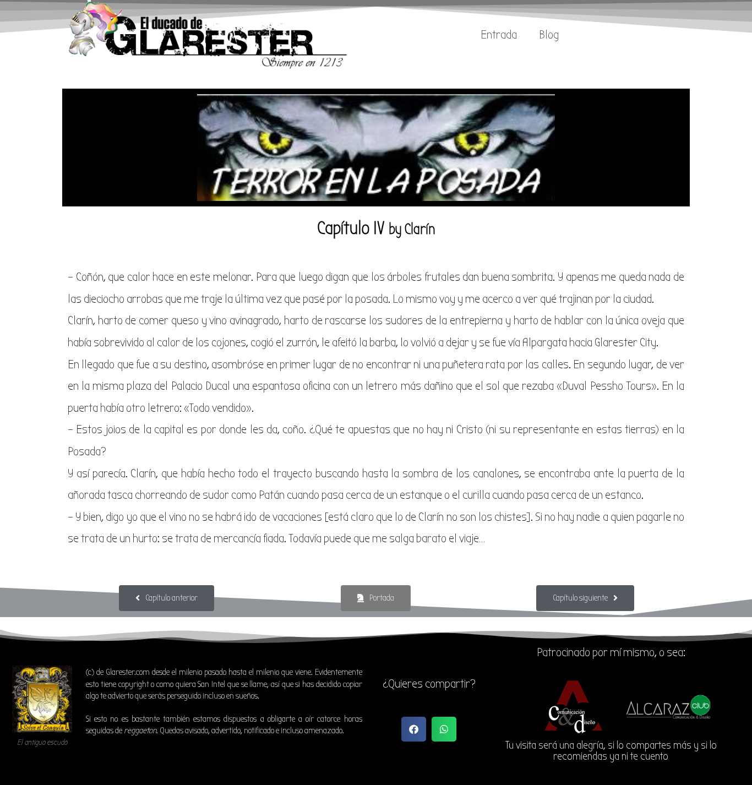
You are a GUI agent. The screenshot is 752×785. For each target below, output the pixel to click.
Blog (549, 35)
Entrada (499, 35)
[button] (413, 729)
